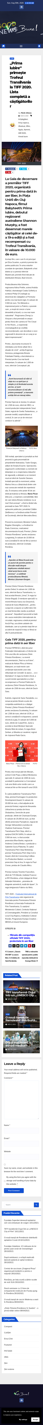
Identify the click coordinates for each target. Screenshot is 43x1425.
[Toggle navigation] (21, 46)
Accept (35, 1419)
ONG (6, 1357)
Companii (8, 1327)
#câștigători (23, 119)
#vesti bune (23, 137)
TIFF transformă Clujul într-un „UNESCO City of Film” (21, 995)
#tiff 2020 (22, 133)
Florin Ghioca (26, 113)
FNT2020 (8, 1351)
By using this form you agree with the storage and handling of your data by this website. (21, 1180)
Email (7, 1138)
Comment (8, 1078)
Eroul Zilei (8, 1339)
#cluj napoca (23, 123)
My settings (23, 1419)
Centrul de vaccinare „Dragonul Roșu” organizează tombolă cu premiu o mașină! (20, 1271)
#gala (20, 130)
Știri (11, 58)
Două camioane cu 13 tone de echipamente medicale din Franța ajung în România (20, 1290)
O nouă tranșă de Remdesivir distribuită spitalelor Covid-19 (20, 1020)
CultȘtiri (9, 989)
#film (28, 126)
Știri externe (9, 1369)
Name (7, 1125)
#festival (21, 126)
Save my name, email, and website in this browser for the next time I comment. (21, 1170)
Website (7, 1151)
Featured (8, 1345)
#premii (27, 130)
